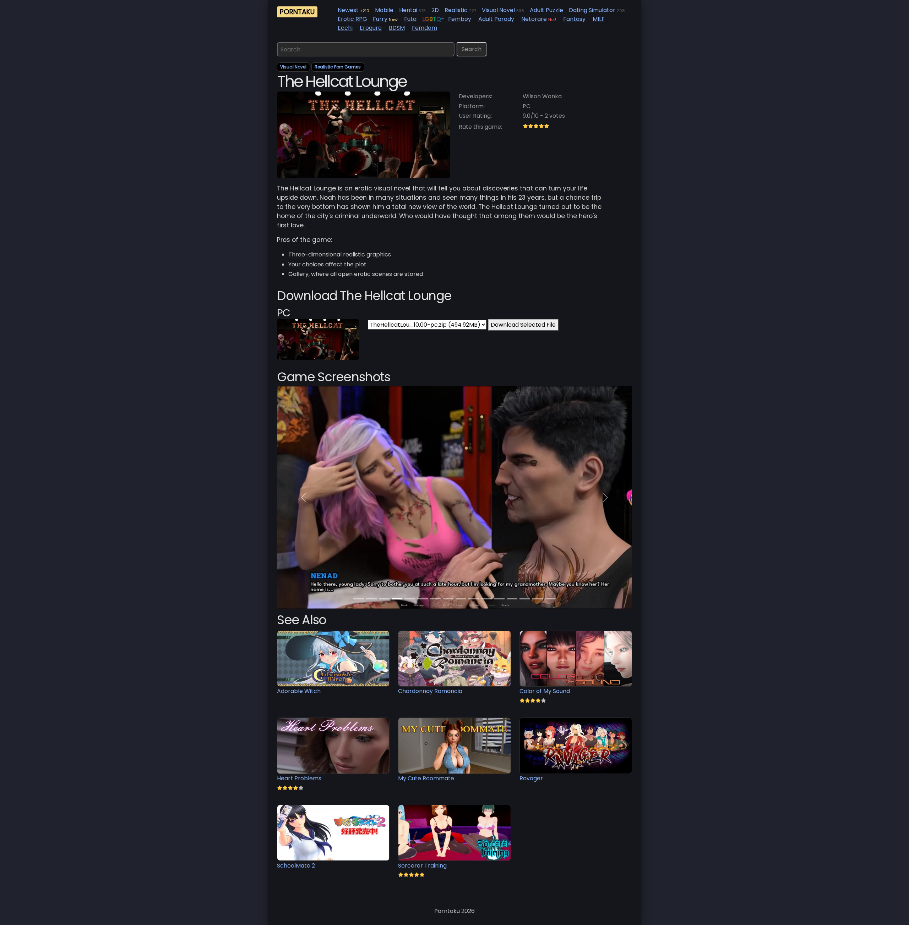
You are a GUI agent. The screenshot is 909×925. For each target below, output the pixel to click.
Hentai (408, 10)
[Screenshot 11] (499, 599)
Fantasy (574, 19)
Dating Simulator (592, 10)
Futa (410, 19)
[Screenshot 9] (473, 599)
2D (435, 10)
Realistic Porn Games (338, 67)
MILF (599, 19)
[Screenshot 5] (422, 599)
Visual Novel (498, 10)
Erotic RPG (352, 19)
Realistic (456, 10)
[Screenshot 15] (550, 599)
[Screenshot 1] (371, 599)
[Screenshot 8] (461, 599)
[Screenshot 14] (537, 599)
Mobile (384, 10)
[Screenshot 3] (397, 599)
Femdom (424, 28)
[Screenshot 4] (409, 599)
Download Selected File (523, 325)
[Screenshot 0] (358, 599)
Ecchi (345, 28)
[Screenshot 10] (486, 599)
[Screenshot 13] (524, 599)
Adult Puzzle (546, 10)
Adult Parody (496, 19)
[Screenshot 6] (435, 599)
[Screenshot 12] (512, 599)
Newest (348, 10)
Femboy (459, 19)
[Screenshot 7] (448, 599)
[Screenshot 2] (384, 599)
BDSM (397, 28)
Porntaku (297, 12)
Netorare (534, 19)
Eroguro (371, 28)
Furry (380, 19)
